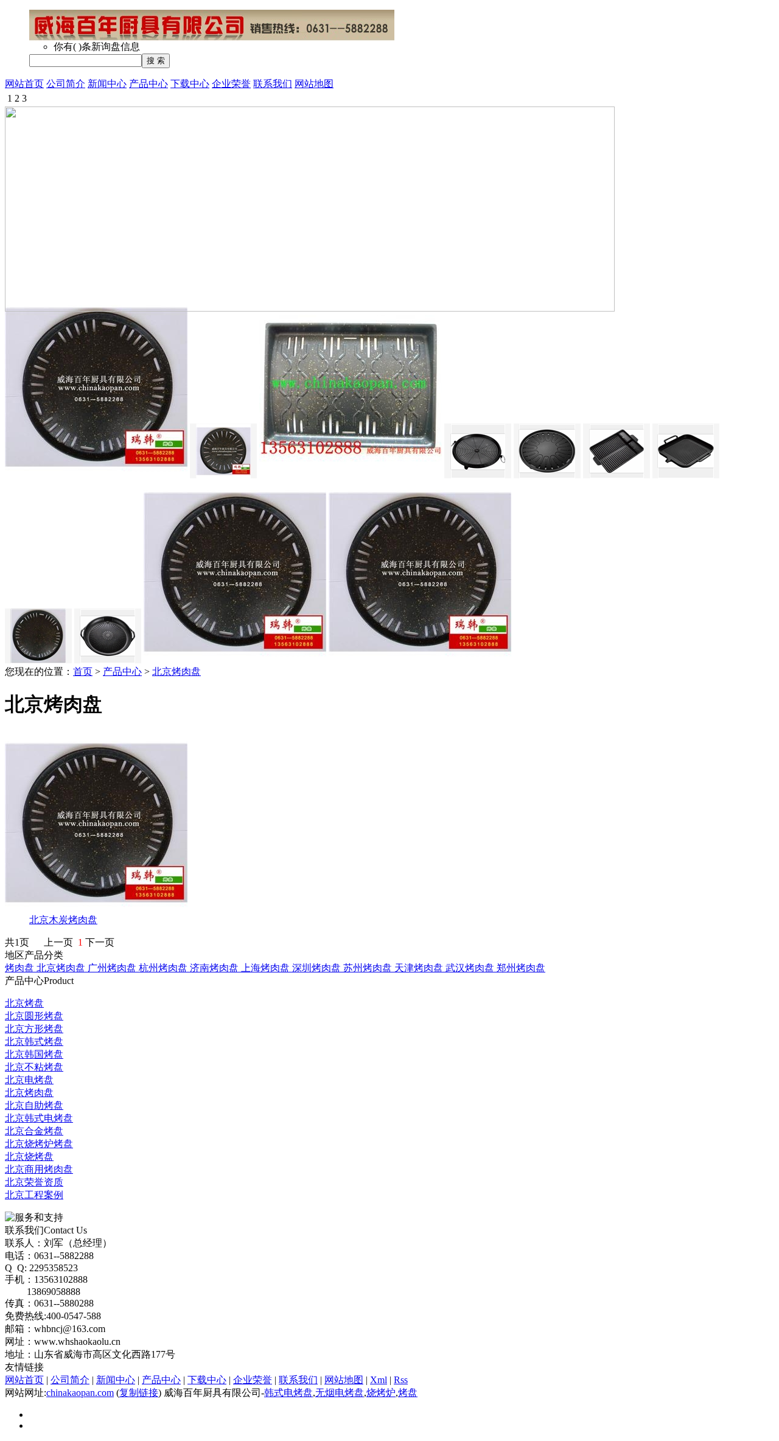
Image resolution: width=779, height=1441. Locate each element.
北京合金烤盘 (34, 1131)
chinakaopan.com (80, 1392)
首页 (83, 671)
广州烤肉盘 (113, 968)
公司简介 (65, 84)
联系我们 (272, 84)
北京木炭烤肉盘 (63, 920)
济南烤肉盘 (215, 968)
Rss (401, 1380)
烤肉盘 (21, 968)
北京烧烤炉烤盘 (39, 1144)
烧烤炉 (381, 1392)
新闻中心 (107, 84)
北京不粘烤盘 (34, 1067)
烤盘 (407, 1392)
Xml (378, 1380)
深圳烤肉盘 (317, 968)
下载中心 (189, 84)
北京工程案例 (34, 1195)
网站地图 (314, 84)
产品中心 (148, 84)
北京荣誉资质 (34, 1182)
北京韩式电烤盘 (39, 1118)
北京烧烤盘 (29, 1156)
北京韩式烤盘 (34, 1041)
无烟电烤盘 (339, 1392)
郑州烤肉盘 (521, 968)
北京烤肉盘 (176, 671)
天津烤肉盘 (419, 968)
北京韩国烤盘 (34, 1054)
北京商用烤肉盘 (39, 1169)
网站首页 (24, 84)
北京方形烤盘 (34, 1029)
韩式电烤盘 (288, 1392)
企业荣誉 (231, 84)
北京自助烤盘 (34, 1105)
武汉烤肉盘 (471, 968)
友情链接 (24, 1367)
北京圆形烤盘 (34, 1016)
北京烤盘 (24, 1003)
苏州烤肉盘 (368, 968)
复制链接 (138, 1392)
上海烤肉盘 (266, 968)
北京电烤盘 (29, 1080)
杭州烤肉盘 (164, 968)
